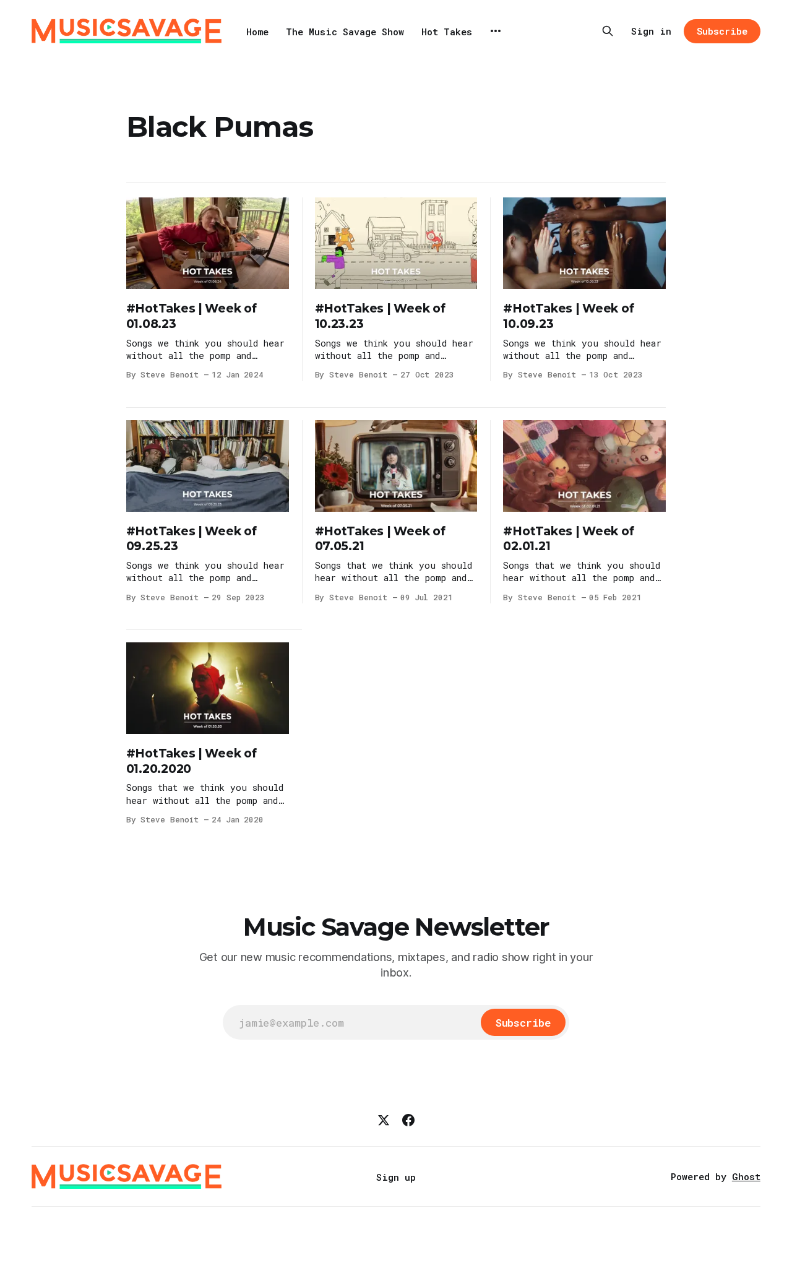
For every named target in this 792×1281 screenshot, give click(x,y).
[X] (383, 1120)
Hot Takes (446, 31)
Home (257, 31)
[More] (496, 31)
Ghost (746, 1176)
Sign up (396, 1177)
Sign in (651, 31)
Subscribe (722, 31)
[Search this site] (608, 31)
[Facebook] (408, 1120)
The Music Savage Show (345, 31)
